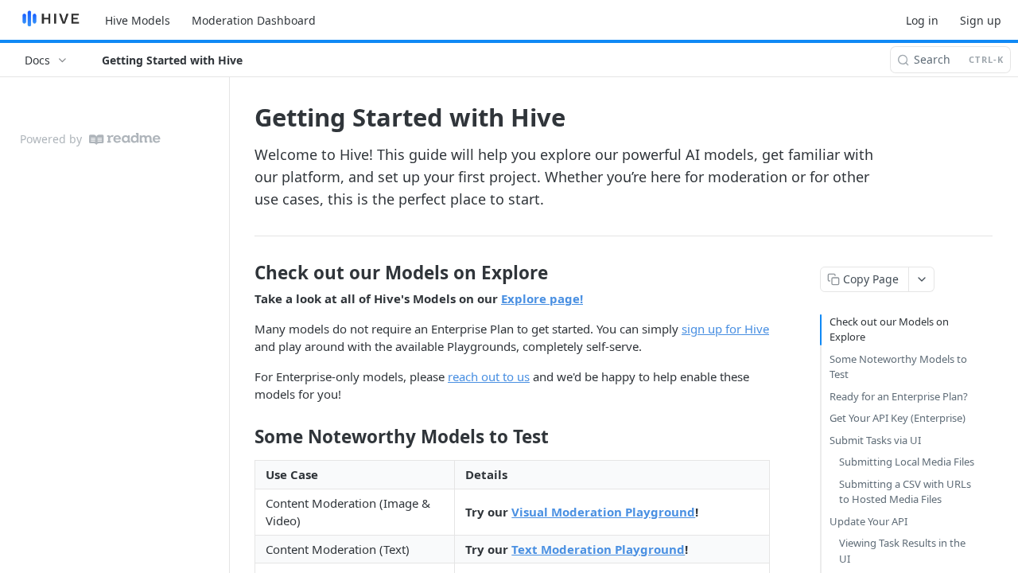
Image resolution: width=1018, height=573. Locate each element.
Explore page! (542, 298)
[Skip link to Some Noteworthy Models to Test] (244, 437)
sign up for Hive (725, 329)
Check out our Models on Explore (889, 329)
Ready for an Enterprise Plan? (899, 396)
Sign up (980, 20)
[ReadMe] (125, 139)
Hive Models (137, 20)
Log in (922, 20)
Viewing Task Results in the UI (902, 551)
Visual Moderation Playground (603, 512)
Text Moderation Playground (598, 549)
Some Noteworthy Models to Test (898, 367)
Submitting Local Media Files (906, 461)
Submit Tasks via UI (875, 440)
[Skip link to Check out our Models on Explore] (244, 273)
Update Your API (868, 521)
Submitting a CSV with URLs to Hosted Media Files (905, 492)
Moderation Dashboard (254, 20)
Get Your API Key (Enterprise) (898, 418)
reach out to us (489, 376)
